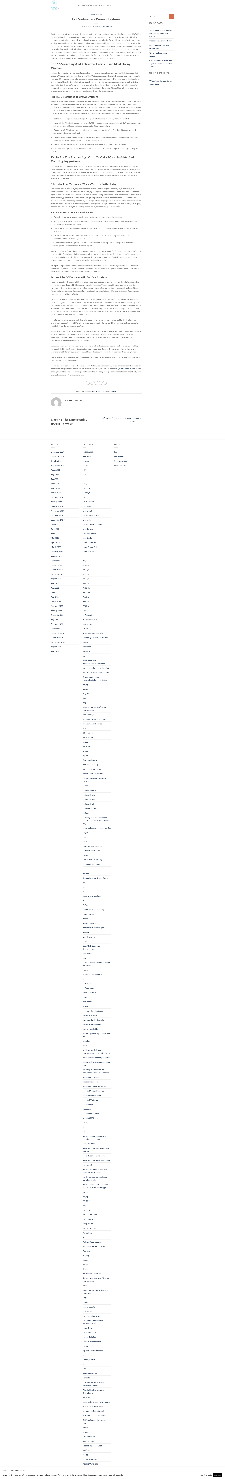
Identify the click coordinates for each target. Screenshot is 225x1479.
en (83, 887)
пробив (86, 1450)
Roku (85, 1285)
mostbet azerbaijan (90, 1082)
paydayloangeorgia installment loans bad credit (95, 1178)
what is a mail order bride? (93, 1406)
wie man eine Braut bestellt (93, 1411)
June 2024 (55, 479)
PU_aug (86, 1255)
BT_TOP (86, 746)
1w (84, 497)
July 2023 (55, 529)
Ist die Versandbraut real (92, 974)
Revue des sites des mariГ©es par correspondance (96, 1279)
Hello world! (154, 85)
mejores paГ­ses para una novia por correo (96, 1063)
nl (83, 1127)
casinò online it (88, 804)
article (85, 628)
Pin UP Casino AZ (90, 1228)
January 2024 (56, 501)
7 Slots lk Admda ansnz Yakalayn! (158, 54)
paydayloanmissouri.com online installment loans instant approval (96, 1186)
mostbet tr (87, 1109)
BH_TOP (86, 693)
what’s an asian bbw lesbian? (160, 41)
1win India (87, 520)
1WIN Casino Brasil (91, 515)
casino (85, 785)
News (85, 1122)
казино (85, 1432)
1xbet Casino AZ (89, 542)
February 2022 (57, 606)
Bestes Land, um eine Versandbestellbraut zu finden (95, 678)
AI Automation (88, 615)
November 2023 (57, 511)
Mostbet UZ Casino (91, 1113)
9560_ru (86, 597)
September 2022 (57, 574)
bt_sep (85, 742)
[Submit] (171, 16)
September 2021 (57, 615)
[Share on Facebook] (88, 383)
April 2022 (55, 597)
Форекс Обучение (90, 1464)
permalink (114, 391)
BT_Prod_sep (88, 737)
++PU (85, 465)
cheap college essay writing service (97, 828)
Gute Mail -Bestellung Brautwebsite (91, 947)
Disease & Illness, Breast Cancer (95, 878)
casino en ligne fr (89, 790)
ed (84, 882)
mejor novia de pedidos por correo (96, 1057)
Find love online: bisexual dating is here (159, 46)
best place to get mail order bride (96, 672)
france (85, 918)
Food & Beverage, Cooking (93, 909)
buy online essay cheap (92, 769)
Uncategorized (96, 15)
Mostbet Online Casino (92, 1095)
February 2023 (57, 551)
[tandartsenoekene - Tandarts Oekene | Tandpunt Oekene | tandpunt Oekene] (62, 5)
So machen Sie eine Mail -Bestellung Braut (93, 1321)
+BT (84, 470)
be (84, 656)
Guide (85, 941)
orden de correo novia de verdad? (96, 1156)
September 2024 (57, 465)
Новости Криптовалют (92, 1446)
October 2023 (57, 515)
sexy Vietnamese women (125, 369)
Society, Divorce (89, 1332)
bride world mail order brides (94, 719)
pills (84, 1205)
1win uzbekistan (89, 533)
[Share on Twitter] (92, 383)
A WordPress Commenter (159, 81)
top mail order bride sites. (93, 1350)
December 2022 (57, 560)
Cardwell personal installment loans (94, 779)
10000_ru (86, 488)
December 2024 (57, 452)
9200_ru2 (86, 574)
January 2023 (56, 556)
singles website (89, 1307)
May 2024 (55, 483)
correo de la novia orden (92, 846)
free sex (86, 932)
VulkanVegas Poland (91, 1373)
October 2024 (57, 461)
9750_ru (86, 606)
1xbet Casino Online (91, 547)
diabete (86, 873)
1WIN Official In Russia (92, 524)
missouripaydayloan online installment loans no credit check (96, 1071)
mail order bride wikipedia (93, 1020)
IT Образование (90, 988)
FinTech (86, 905)
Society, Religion (89, 1337)
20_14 (85, 560)
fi (83, 900)
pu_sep (85, 1260)
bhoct (85, 698)
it (83, 979)
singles (85, 1302)
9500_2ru (86, 588)
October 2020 (57, 637)
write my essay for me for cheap (95, 1415)
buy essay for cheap (90, 764)
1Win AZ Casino (89, 501)
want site (86, 1378)
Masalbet (86, 1041)
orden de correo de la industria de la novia (96, 1149)
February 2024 (57, 497)
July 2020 (55, 651)
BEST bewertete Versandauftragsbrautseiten (94, 661)
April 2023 (55, 542)
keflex (85, 997)
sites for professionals (91, 1316)
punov (85, 1264)
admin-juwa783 (106, 26)
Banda (85, 642)
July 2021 (55, 619)
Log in (116, 452)
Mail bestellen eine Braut (93, 1011)
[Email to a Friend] (96, 383)
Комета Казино (89, 1436)
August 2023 (56, 524)
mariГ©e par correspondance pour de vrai (96, 1035)
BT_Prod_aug (88, 733)
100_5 (85, 483)
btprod (85, 755)
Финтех (86, 1455)
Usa (84, 1369)
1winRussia (87, 538)
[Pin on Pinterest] (101, 383)
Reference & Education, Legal (94, 1273)
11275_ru (86, 492)
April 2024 (55, 488)
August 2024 (56, 470)
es (83, 891)
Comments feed (120, 461)
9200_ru (86, 569)
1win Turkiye (88, 529)
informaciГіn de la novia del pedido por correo (96, 964)
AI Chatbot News (90, 619)
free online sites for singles (93, 927)
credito (85, 855)
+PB (84, 474)
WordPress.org (120, 465)
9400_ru (86, 579)
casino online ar (89, 799)
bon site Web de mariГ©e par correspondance (94, 708)
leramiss (86, 1006)
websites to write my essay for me (96, 1402)
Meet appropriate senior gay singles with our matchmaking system (160, 63)
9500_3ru (86, 592)
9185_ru (86, 565)
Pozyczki (86, 1251)
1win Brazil (87, 511)
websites (86, 1397)
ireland (85, 970)
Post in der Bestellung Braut (94, 1246)
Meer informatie (206, 1475)
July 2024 (55, 474)
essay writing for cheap (92, 896)
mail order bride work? (92, 1024)
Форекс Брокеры (90, 1459)
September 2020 (57, 642)
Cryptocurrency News (91, 864)
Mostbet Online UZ (90, 1100)
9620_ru (86, 601)
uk (84, 1355)
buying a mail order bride (93, 774)
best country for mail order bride (96, 668)
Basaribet (87, 651)
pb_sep (85, 1196)
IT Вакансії (87, 983)
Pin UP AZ (87, 1210)
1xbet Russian (88, 551)
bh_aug (85, 684)
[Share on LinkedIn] (105, 383)
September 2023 (57, 520)
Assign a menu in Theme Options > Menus (95, 5)
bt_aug (85, 728)
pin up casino (88, 1223)
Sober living (87, 1328)
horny (85, 958)
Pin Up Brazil (88, 1219)
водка (85, 1427)
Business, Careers (90, 760)
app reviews (87, 624)
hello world (87, 953)
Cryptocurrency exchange (93, 859)
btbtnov (86, 751)
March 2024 (56, 492)
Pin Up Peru (87, 1233)
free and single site (90, 923)
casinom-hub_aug (90, 808)
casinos (86, 813)
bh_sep (85, 689)
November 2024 (57, 456)
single (85, 1297)
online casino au (89, 1143)
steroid (85, 1346)
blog (84, 702)
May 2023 (55, 538)
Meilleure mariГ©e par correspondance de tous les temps (96, 1051)
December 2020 (57, 628)
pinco (85, 1237)
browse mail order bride (92, 724)
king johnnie (87, 1001)
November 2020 (57, 633)
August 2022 (56, 579)
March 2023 (56, 547)
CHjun (85, 832)
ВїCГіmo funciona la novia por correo (95, 1421)
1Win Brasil (87, 506)
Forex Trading (88, 914)
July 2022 (55, 583)
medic (85, 1045)
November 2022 (57, 565)
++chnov (86, 461)
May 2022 (55, 592)
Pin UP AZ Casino (90, 1214)
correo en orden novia (91, 850)
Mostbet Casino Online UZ (93, 1091)
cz (83, 869)
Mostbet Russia (89, 1104)
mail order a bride (90, 1015)
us (83, 1364)
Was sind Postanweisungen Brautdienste (93, 1391)
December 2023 (57, 506)
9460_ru (86, 583)
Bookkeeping (88, 715)
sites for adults (88, 1311)
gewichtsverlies (89, 937)
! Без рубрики (88, 452)
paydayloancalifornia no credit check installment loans (95, 1170)
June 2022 (55, 588)
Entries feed (119, 456)
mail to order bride (90, 1029)
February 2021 (57, 624)
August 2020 (56, 647)
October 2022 (57, 569)
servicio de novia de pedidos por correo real (95, 1291)
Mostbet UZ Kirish (90, 1118)
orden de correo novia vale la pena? (97, 1160)
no (84, 1131)
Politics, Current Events (92, 1242)
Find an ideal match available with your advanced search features (160, 33)
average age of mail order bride (95, 637)
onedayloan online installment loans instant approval (94, 1137)
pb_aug (85, 1192)
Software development (92, 1341)
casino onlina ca (89, 795)
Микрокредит (88, 1441)
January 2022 (56, 610)
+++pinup (87, 456)
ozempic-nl (87, 1165)
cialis (85, 841)
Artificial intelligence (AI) (93, 633)
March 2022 (56, 601)
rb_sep (85, 1269)
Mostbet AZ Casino (91, 1077)
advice (85, 610)
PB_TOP (86, 1201)
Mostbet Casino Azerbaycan (94, 1086)
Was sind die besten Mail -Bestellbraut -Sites (93, 1383)
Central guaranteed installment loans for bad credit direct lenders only (96, 820)
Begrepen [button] (217, 1475)
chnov (85, 837)
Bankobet (87, 647)
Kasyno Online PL (90, 992)
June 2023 (55, 533)
